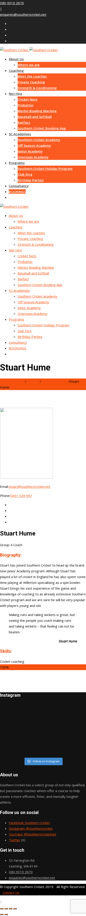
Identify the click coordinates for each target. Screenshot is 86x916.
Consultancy (19, 186)
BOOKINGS (17, 191)
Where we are (29, 65)
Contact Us (11, 892)
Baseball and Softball (35, 116)
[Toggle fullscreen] (10, 908)
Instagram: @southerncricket (31, 828)
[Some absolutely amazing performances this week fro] (43, 724)
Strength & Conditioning (37, 88)
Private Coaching (31, 82)
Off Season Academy (34, 145)
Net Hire (15, 93)
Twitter (14, 840)
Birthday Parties (31, 180)
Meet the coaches (32, 76)
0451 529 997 (21, 495)
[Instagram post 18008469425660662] (43, 718)
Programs (17, 163)
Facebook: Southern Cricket (29, 822)
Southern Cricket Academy (39, 139)
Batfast (24, 122)
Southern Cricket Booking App (42, 128)
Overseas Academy (33, 157)
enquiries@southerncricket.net (23, 14)
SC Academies (20, 134)
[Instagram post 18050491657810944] (43, 747)
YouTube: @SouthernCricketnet (32, 834)
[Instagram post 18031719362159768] (43, 706)
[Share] (6, 908)
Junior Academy (30, 151)
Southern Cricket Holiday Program (45, 168)
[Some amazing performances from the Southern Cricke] (43, 729)
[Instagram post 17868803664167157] (43, 741)
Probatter (26, 105)
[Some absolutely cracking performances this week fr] (43, 712)
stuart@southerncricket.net (29, 486)
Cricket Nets (27, 99)
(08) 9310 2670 (12, 3)
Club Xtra (25, 174)
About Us (16, 59)
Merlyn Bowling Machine (37, 111)
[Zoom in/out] (15, 908)
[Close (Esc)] (2, 908)
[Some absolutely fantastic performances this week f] (43, 752)
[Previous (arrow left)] (2, 914)
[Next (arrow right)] (6, 914)
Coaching (16, 70)
